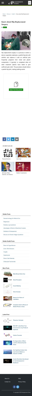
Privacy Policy (22, 381)
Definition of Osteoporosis (10, 231)
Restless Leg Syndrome (9, 225)
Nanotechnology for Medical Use (11, 218)
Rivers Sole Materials (8, 258)
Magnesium (6, 221)
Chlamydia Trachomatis (9, 261)
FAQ (19, 378)
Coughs (5, 252)
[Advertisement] (16, 119)
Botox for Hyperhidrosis (9, 245)
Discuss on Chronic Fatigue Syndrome (13, 234)
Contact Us (7, 381)
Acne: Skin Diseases (8, 248)
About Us (7, 378)
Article (4, 27)
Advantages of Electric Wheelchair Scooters (14, 228)
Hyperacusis (6, 255)
